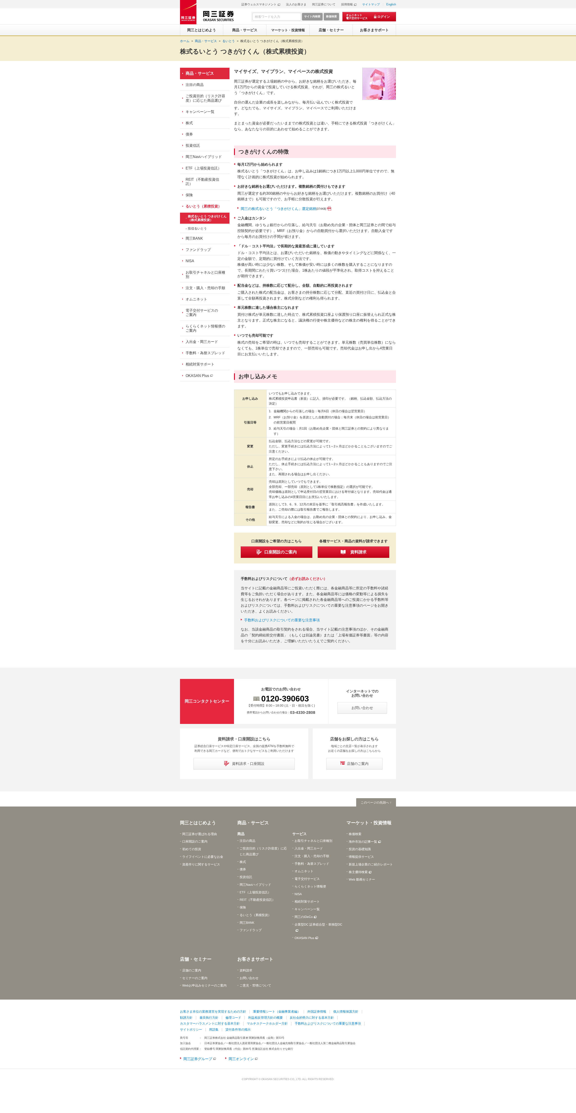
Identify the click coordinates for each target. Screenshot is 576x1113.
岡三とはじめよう (198, 822)
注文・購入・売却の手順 (205, 288)
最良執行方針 (209, 1017)
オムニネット (196, 299)
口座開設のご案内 (194, 841)
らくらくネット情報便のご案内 (205, 328)
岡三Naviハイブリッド (204, 157)
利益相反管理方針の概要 (265, 1017)
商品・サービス (200, 73)
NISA (190, 261)
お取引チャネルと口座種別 (205, 274)
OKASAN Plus (197, 376)
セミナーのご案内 (194, 978)
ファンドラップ (198, 250)
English (391, 4)
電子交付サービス (307, 879)
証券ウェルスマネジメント (259, 4)
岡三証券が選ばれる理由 (199, 834)
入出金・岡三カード (202, 342)
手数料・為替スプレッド (205, 353)
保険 (189, 195)
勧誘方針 (186, 1017)
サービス (299, 834)
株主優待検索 (358, 872)
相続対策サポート (200, 364)
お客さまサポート (255, 959)
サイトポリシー (191, 1029)
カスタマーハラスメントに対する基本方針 (210, 1023)
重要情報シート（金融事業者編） (276, 1011)
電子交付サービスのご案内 (202, 313)
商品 (241, 834)
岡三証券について (323, 4)
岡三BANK (194, 238)
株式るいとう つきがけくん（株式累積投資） (272, 41)
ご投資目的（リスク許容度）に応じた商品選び (205, 98)
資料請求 (246, 970)
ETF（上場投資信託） (203, 168)
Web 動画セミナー (362, 879)
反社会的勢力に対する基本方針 (312, 1017)
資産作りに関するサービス (201, 864)
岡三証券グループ (197, 1059)
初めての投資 (191, 849)
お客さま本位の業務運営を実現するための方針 (213, 1011)
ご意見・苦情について (255, 985)
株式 (189, 123)
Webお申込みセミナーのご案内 (204, 985)
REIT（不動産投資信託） (202, 182)
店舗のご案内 (191, 970)
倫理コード (233, 1017)
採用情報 (347, 4)
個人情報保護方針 (345, 1011)
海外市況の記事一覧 (363, 841)
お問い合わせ (249, 978)
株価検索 (355, 834)
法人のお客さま (296, 4)
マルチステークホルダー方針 (267, 1023)
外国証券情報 (316, 1011)
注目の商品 (195, 85)
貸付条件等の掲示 (238, 1029)
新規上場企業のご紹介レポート (371, 864)
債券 (189, 134)
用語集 (213, 1029)
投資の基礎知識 (360, 849)
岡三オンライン (241, 1059)
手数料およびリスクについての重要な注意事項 (282, 620)
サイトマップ (371, 4)
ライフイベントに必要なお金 (202, 856)
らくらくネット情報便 (310, 886)
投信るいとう (197, 228)
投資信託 (193, 145)
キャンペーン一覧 (200, 112)
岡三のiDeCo (304, 917)
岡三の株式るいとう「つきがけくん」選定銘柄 (283, 209)
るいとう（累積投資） (204, 206)
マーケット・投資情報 (369, 822)
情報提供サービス (361, 856)
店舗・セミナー (196, 959)
